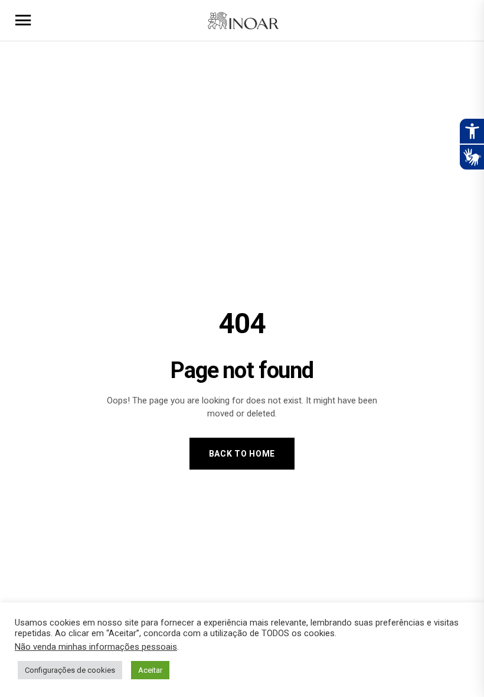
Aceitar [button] (150, 670)
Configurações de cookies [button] (70, 670)
